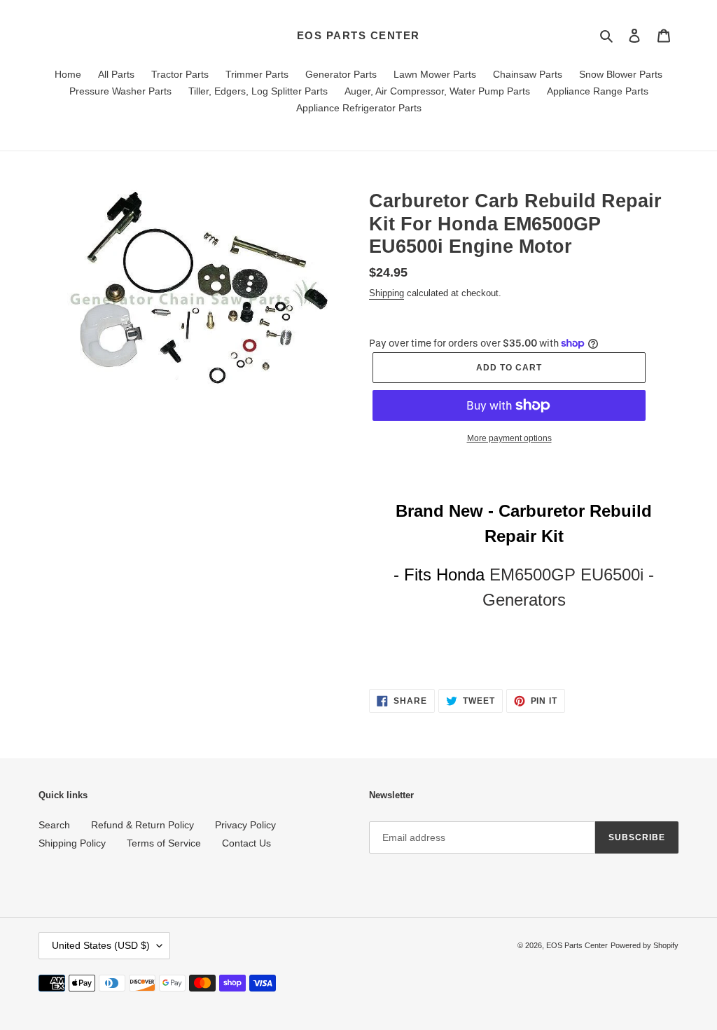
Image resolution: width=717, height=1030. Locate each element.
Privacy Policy (245, 824)
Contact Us (246, 843)
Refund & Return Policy (142, 824)
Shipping (386, 293)
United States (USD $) (101, 945)
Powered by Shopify (644, 945)
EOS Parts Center (358, 35)
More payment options (509, 438)
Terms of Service (164, 843)
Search (54, 824)
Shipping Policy (72, 843)
